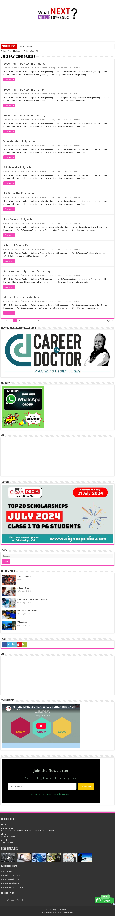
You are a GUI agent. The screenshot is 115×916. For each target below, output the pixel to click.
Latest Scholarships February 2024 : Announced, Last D (39, 46)
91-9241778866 (8, 836)
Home (4, 51)
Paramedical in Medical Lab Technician (32, 599)
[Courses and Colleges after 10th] (57, 12)
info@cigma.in (7, 842)
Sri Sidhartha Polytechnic (19, 193)
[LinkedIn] (14, 644)
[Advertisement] (57, 32)
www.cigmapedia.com (10, 883)
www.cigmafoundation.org (12, 887)
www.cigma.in (6, 871)
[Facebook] (4, 644)
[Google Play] (24, 644)
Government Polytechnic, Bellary (24, 115)
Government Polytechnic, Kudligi (24, 63)
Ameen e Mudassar (12, 68)
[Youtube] (19, 644)
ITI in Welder (22, 622)
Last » (38, 321)
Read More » (9, 79)
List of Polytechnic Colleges (46, 68)
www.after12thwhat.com (11, 875)
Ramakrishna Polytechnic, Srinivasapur (28, 271)
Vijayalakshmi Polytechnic (20, 141)
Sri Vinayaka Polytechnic (19, 167)
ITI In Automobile (24, 576)
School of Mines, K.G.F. (17, 245)
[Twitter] (9, 644)
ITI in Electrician (23, 588)
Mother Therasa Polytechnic (21, 297)
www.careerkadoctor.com (11, 879)
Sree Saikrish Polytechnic (19, 219)
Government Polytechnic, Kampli (24, 89)
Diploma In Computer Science (29, 611)
